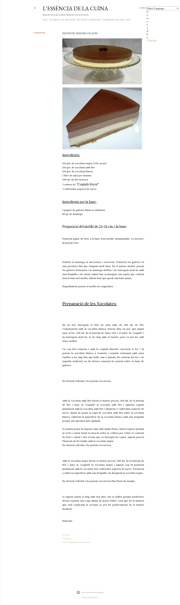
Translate (152, 40)
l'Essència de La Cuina (75, 8)
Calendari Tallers (114, 19)
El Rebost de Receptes (62, 19)
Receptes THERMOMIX (89, 19)
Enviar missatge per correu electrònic (76, 542)
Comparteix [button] (39, 33)
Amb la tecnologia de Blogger (92, 592)
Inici (45, 19)
